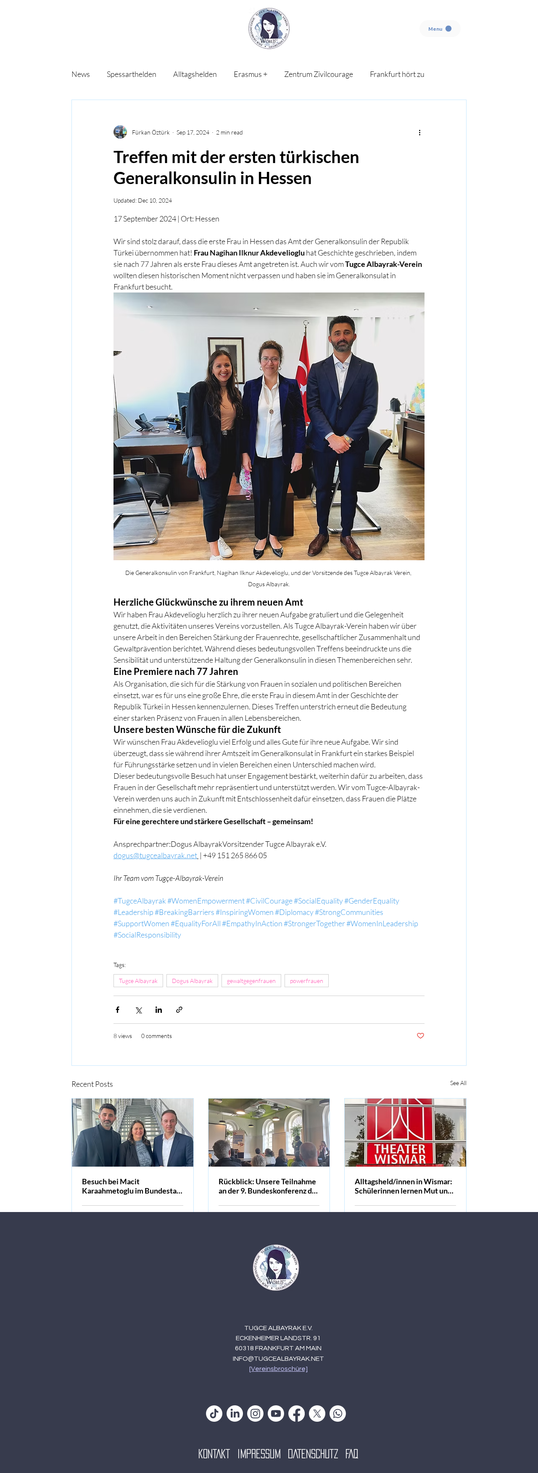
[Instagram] (255, 1413)
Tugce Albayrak (138, 980)
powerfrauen (306, 980)
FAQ (351, 1453)
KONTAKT (217, 1453)
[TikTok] (214, 1413)
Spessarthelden (131, 74)
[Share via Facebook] (117, 1010)
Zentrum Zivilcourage (318, 74)
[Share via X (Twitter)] (138, 1010)
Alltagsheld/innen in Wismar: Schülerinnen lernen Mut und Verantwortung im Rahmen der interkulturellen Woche (403, 1186)
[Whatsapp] (338, 1413)
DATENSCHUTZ (316, 1453)
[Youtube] (276, 1413)
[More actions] (419, 132)
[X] (317, 1413)
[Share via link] (179, 1010)
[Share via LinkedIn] (159, 1010)
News (80, 74)
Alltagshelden (195, 74)
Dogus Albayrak (192, 980)
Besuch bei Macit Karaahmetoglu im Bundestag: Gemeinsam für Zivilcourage (132, 1186)
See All (458, 1082)
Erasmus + (250, 74)
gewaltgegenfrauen (251, 980)
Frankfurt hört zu (397, 74)
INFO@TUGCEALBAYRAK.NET (278, 1358)
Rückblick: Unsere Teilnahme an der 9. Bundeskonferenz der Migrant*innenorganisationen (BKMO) (269, 1186)
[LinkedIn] (235, 1413)
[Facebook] (296, 1413)
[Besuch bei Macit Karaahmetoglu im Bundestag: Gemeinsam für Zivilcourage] (132, 1133)
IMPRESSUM (262, 1453)
